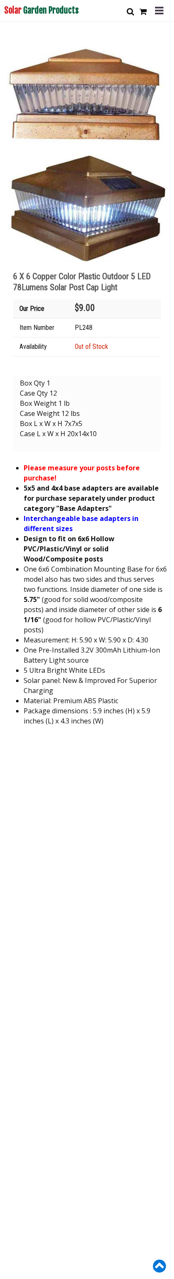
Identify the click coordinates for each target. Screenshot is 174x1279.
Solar (41, 10)
